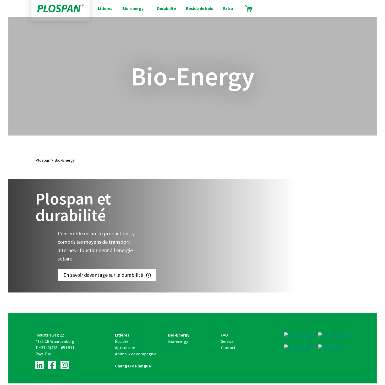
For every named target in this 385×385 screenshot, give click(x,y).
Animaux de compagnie (135, 353)
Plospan (42, 160)
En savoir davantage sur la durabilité (103, 275)
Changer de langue (133, 365)
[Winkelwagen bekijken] (248, 8)
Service (227, 341)
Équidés (122, 341)
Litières (105, 8)
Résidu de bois (199, 8)
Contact (228, 347)
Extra (228, 8)
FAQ (224, 335)
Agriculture (125, 347)
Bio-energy (133, 8)
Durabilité (166, 8)
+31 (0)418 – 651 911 (56, 347)
